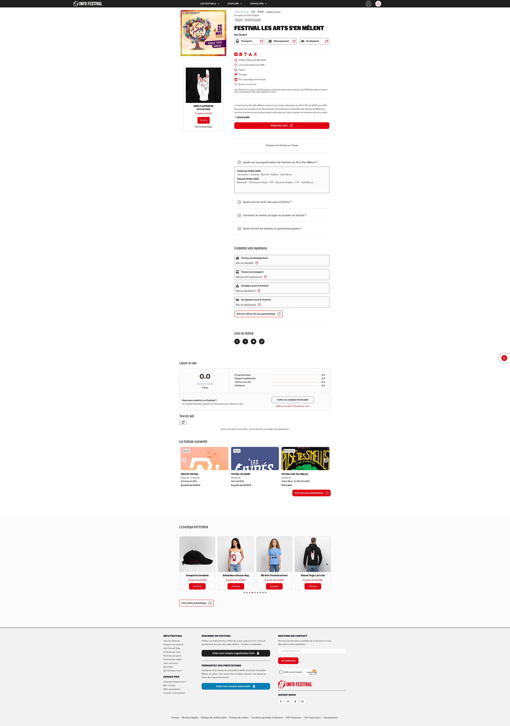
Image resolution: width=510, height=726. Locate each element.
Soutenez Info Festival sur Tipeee (282, 145)
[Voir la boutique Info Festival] (235, 79)
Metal (286, 451)
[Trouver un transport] (237, 272)
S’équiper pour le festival (254, 285)
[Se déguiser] (302, 41)
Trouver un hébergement (254, 258)
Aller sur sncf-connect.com (249, 276)
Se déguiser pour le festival (256, 299)
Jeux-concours (170, 663)
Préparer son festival (173, 644)
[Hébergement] (270, 41)
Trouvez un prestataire (174, 692)
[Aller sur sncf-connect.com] (265, 277)
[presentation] (244, 592)
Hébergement (281, 41)
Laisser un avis (273, 11)
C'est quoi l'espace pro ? (174, 681)
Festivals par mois (171, 652)
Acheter (203, 120)
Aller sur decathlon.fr (246, 290)
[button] (378, 3)
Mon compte (169, 685)
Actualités (168, 666)
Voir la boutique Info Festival (252, 79)
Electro (186, 451)
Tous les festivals (171, 640)
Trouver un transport (252, 272)
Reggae (238, 19)
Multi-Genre (239, 451)
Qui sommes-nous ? (172, 670)
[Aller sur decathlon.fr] (259, 291)
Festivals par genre (172, 655)
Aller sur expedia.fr (245, 262)
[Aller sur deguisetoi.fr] (259, 305)
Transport (246, 41)
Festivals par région (172, 659)
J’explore (233, 3)
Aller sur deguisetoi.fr (246, 304)
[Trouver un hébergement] (237, 258)
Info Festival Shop (171, 648)
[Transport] (237, 41)
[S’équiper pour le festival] (237, 286)
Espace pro (257, 3)
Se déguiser (312, 41)
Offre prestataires (171, 689)
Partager (243, 74)
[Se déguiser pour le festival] (237, 300)
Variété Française (252, 19)
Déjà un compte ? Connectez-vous (292, 406)
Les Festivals (208, 3)
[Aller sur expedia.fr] (257, 263)
